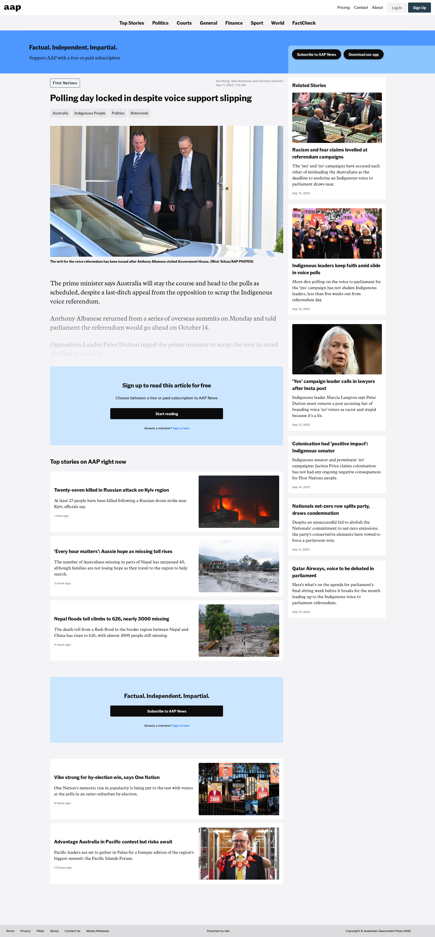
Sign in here (181, 428)
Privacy (25, 931)
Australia (60, 112)
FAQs (40, 931)
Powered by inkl (218, 931)
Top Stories (131, 22)
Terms (10, 931)
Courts (184, 22)
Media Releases (97, 931)
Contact (361, 7)
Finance (234, 22)
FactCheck (304, 22)
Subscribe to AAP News (316, 54)
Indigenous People (90, 112)
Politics (160, 22)
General (208, 22)
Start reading (167, 413)
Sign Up (419, 7)
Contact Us (72, 931)
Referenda (139, 112)
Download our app (364, 54)
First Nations (65, 82)
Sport (257, 22)
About (377, 7)
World (277, 22)
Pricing (343, 7)
